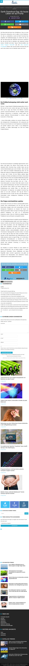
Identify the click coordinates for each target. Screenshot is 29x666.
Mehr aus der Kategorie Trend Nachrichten (14, 357)
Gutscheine (3, 635)
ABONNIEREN (14, 525)
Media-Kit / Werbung (5, 624)
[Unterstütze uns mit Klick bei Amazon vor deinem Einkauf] (20, 278)
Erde (5, 281)
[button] (7, 21)
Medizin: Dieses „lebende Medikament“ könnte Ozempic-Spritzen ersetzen (12, 492)
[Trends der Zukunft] (14, 2)
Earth (9, 98)
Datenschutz (3, 622)
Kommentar (3, 323)
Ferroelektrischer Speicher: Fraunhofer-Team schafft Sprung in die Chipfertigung (14, 447)
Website (2, 342)
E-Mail (2, 338)
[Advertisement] (14, 65)
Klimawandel (9, 281)
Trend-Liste (3, 633)
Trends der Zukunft (5, 616)
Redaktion (3, 619)
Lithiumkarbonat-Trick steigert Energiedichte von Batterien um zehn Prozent (13, 378)
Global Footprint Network (7, 44)
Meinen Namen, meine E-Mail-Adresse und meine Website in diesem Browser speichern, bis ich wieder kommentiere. (14, 349)
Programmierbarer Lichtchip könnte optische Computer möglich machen (12, 469)
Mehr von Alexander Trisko (14, 356)
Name (2, 334)
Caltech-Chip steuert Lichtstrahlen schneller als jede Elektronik (14, 401)
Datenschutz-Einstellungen (7, 625)
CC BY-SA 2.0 (19, 98)
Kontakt (2, 618)
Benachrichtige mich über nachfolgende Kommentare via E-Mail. (13, 354)
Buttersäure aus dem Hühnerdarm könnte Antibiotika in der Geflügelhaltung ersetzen (14, 424)
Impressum (3, 621)
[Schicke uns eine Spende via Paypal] (8, 278)
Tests (2, 632)
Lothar (2, 286)
